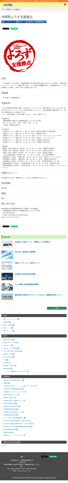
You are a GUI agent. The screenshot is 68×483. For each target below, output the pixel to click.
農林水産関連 (7, 368)
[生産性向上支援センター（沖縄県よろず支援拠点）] (26, 247)
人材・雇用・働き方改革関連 (11, 351)
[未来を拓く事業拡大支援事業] (18, 258)
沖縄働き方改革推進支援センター (12, 412)
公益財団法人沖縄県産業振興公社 (36, 21)
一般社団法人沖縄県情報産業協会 (12, 389)
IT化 (4, 360)
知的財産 (5, 362)
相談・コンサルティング (9, 21)
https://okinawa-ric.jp (24, 471)
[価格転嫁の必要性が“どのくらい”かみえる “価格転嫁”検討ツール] (31, 300)
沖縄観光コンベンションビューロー (13, 435)
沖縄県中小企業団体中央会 (10, 406)
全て (4, 445)
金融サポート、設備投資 (10, 348)
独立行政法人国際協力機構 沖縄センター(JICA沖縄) (17, 423)
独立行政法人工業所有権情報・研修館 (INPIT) (16, 420)
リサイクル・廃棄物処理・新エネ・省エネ (15, 371)
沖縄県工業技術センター (10, 394)
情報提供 (5, 322)
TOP (2, 9)
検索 (56, 308)
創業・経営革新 (7, 339)
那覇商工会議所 (7, 432)
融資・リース (7, 328)
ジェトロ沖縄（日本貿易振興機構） (13, 418)
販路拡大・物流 (7, 354)
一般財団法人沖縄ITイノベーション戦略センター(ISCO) (18, 386)
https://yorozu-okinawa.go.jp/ (10, 217)
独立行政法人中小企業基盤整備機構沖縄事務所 (16, 426)
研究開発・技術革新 (9, 365)
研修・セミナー (7, 331)
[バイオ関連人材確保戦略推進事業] (20, 290)
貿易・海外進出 (7, 357)
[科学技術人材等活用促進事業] (18, 279)
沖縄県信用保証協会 (9, 403)
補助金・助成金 (7, 325)
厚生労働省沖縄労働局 (9, 415)
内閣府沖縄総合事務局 (9, 429)
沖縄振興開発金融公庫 (9, 409)
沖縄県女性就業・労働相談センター (13, 400)
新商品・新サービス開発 (10, 342)
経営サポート (21, 21)
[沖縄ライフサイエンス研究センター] (20, 269)
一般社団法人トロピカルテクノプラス (13, 392)
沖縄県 (5, 383)
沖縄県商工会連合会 (9, 397)
